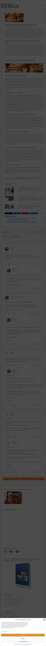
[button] (44, 619)
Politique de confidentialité (26, 644)
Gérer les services (5, 631)
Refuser (23, 638)
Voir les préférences (23, 641)
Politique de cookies (18, 644)
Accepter (23, 635)
